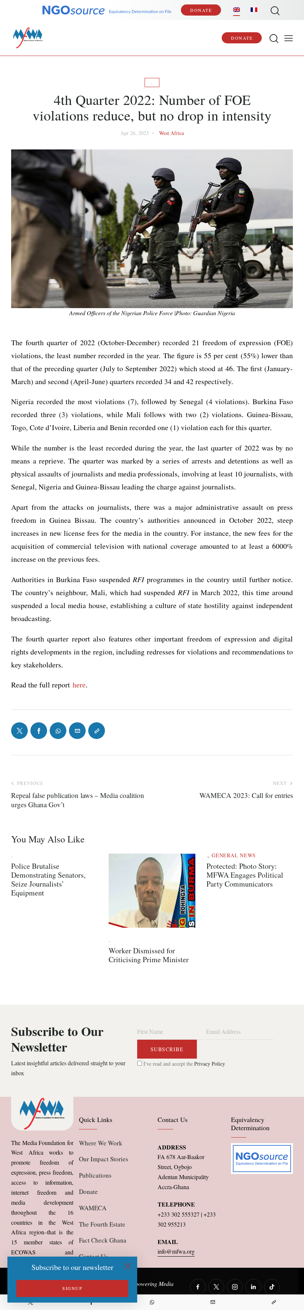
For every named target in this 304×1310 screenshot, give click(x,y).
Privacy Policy (209, 1063)
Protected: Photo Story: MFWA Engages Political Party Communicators (244, 875)
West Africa (171, 132)
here (79, 685)
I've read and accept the (183, 1063)
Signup (72, 1288)
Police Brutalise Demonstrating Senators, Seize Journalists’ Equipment (48, 879)
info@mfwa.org (176, 1251)
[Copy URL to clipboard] (273, 1302)
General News (234, 855)
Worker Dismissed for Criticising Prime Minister (149, 955)
